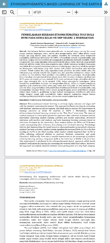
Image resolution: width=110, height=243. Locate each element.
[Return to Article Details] (4, 4)
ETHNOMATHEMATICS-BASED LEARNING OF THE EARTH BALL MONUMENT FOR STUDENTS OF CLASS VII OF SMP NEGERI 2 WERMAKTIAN (60, 4)
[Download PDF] (106, 4)
